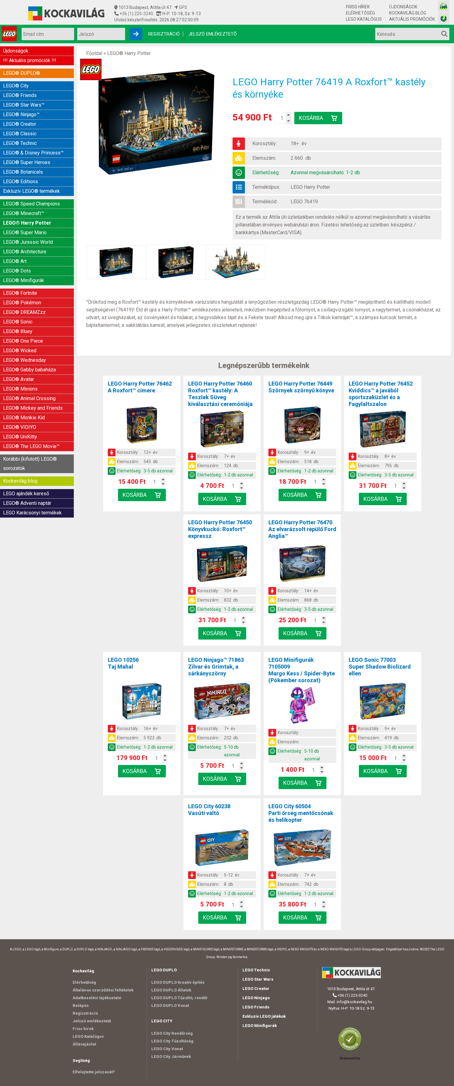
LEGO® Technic (20, 143)
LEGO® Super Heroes (26, 162)
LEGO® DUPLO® (21, 73)
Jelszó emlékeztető (212, 34)
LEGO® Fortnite (20, 293)
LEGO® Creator (19, 124)
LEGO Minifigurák (259, 1025)
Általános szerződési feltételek (103, 990)
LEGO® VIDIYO (19, 427)
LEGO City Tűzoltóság (172, 1041)
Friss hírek (358, 6)
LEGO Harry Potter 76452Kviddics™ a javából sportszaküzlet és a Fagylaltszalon (381, 393)
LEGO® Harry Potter (27, 223)
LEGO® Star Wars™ (23, 105)
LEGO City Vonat (167, 1048)
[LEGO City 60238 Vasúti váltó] (222, 848)
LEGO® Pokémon (22, 303)
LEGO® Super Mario (25, 232)
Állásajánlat (84, 1044)
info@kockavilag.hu (354, 1001)
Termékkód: (264, 202)
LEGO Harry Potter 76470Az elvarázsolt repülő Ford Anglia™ (302, 529)
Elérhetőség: (266, 172)
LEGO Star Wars (257, 979)
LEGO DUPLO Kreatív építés (177, 982)
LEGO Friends (255, 1007)
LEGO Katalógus (364, 19)
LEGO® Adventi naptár (27, 503)
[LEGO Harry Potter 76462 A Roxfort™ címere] (142, 426)
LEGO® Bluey (17, 331)
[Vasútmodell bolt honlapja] (443, 6)
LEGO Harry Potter (310, 187)
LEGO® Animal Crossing (29, 398)
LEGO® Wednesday (24, 360)
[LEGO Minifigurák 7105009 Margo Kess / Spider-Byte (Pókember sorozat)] (302, 706)
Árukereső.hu (350, 1058)
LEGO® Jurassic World (28, 242)
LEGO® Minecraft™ (23, 213)
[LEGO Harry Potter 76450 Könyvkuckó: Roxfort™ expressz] (222, 564)
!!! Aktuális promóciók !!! (29, 60)
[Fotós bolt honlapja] (443, 18)
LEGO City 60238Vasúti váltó (209, 809)
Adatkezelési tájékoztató (97, 997)
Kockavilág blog (407, 13)
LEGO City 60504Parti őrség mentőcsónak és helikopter (300, 813)
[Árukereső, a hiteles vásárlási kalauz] (351, 1050)
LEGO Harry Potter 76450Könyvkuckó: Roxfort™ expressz (220, 529)
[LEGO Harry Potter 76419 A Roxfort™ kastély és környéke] (159, 122)
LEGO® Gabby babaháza (29, 370)
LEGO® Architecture (24, 252)
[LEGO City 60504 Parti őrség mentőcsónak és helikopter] (302, 848)
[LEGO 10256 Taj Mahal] (142, 702)
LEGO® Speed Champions (31, 204)
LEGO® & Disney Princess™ (33, 153)
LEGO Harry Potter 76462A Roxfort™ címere (140, 387)
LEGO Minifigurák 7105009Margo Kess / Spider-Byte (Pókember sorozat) (301, 670)
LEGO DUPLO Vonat (170, 1005)
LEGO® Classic (19, 134)
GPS (182, 7)
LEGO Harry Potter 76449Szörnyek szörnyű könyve (301, 387)
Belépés (81, 1005)
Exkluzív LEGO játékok (264, 1016)
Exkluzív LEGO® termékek (31, 191)
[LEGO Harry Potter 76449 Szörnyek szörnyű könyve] (302, 426)
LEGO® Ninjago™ (21, 114)
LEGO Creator (255, 988)
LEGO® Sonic (17, 322)
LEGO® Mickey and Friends (33, 408)
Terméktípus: (266, 187)
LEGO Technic (256, 970)
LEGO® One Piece (23, 341)
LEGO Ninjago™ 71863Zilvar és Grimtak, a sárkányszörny (216, 667)
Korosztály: (264, 143)
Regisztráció (164, 34)
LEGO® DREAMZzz (24, 312)
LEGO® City (16, 86)
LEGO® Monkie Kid (24, 417)
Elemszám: (264, 158)
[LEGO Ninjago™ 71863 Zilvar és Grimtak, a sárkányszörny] (222, 702)
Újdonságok (403, 6)
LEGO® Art (15, 261)
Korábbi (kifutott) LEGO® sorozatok (30, 463)
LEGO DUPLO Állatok (171, 990)
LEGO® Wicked (19, 350)
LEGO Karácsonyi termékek (32, 513)
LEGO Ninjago (256, 997)
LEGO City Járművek (171, 1056)
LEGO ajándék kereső (26, 494)
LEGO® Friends (20, 95)
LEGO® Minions (20, 389)
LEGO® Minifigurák (23, 280)
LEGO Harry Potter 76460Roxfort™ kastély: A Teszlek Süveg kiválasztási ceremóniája (220, 393)
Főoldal (94, 53)
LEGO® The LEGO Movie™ (31, 446)
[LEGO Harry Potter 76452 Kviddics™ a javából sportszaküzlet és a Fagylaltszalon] (383, 430)
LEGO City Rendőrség (172, 1033)
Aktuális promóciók (412, 19)
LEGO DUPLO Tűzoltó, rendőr (179, 997)
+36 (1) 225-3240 (136, 13)
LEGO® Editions (20, 181)
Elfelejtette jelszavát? (94, 1072)
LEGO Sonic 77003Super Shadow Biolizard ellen (380, 667)
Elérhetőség (360, 13)
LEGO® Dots (17, 271)
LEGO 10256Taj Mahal (123, 663)
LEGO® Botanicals (23, 172)
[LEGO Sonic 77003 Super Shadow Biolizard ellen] (383, 702)
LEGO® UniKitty (20, 437)
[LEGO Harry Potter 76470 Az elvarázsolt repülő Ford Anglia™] (302, 564)
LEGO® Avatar (18, 379)
